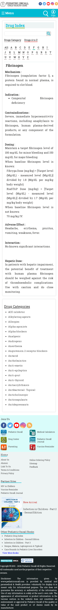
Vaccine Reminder (9, 489)
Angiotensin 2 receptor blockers (27, 350)
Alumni (4, 463)
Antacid (13, 355)
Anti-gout (14, 375)
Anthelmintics (17, 360)
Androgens (15, 341)
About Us (5, 459)
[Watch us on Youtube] (48, 3)
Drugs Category (12, 40)
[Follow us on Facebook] (40, 3)
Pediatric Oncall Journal (12, 493)
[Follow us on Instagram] (52, 3)
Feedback (33, 466)
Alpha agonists (17, 326)
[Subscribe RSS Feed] (56, 3)
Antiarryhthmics (18, 385)
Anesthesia (15, 346)
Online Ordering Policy (39, 460)
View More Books (10, 553)
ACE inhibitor (16, 312)
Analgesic (14, 336)
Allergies (13, 321)
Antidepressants (18, 404)
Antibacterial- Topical (21, 389)
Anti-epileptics (17, 370)
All (6, 47)
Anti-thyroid (16, 380)
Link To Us (6, 466)
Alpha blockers (17, 331)
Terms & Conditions (10, 470)
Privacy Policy (7, 473)
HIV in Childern (8, 486)
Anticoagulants (17, 399)
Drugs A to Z (31, 40)
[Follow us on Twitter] (44, 3)
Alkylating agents (19, 316)
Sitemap (33, 463)
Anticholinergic (18, 394)
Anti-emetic (15, 365)
